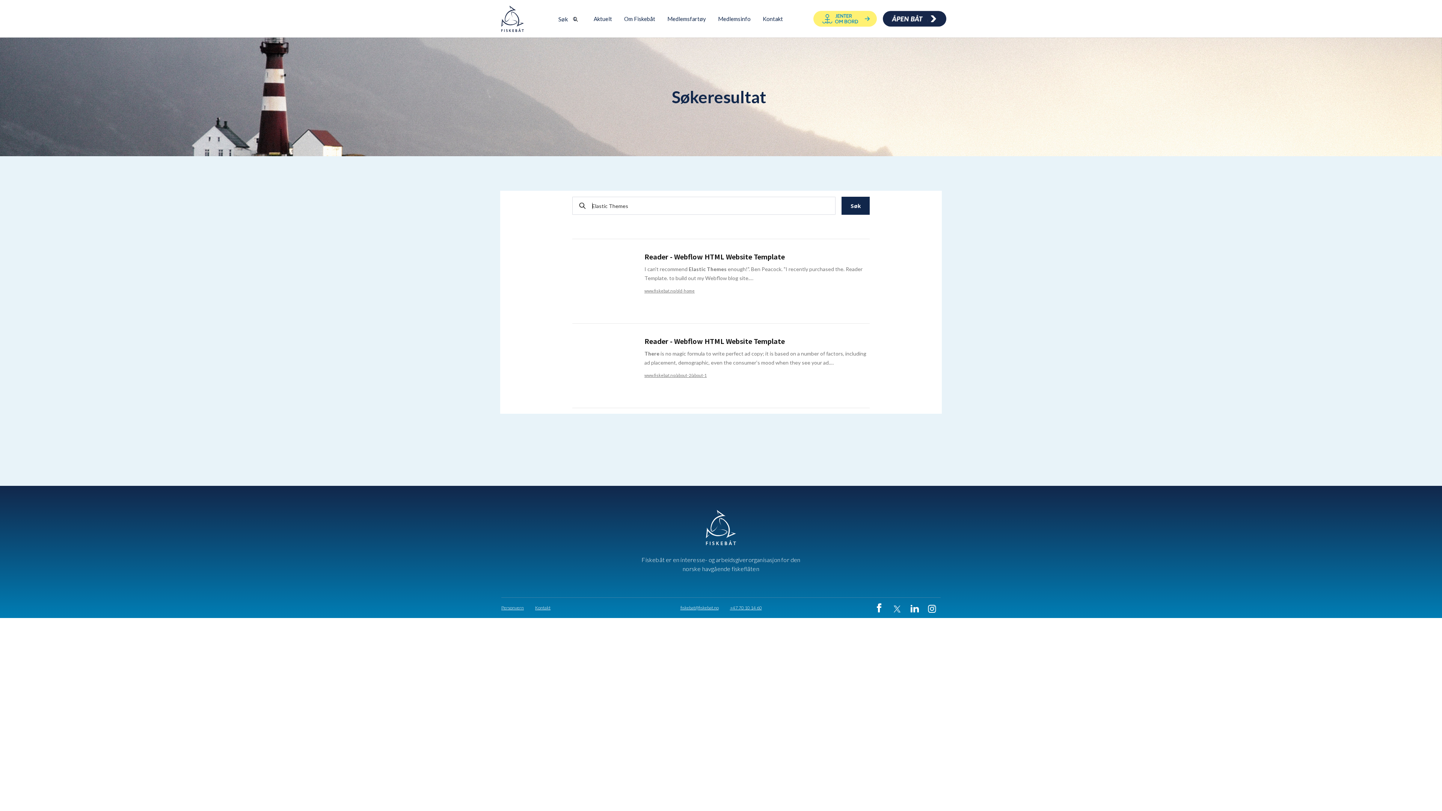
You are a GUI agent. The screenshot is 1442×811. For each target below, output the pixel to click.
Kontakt (543, 608)
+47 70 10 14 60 (746, 608)
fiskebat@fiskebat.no (699, 608)
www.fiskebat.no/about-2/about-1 (675, 375)
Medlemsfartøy (686, 18)
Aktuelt (603, 18)
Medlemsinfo (734, 18)
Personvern (512, 608)
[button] (639, 19)
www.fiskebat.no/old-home (669, 290)
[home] (512, 19)
